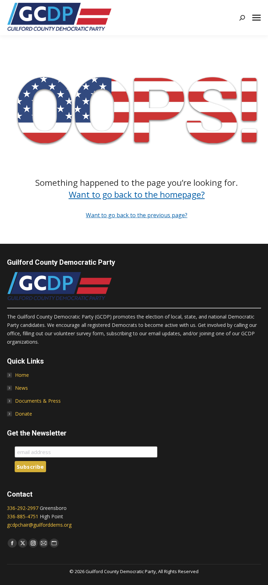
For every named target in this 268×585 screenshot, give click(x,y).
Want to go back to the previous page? (136, 215)
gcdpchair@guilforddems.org (39, 524)
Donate (23, 413)
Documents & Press (38, 400)
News (21, 388)
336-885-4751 (22, 516)
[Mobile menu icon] (256, 17)
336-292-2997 (22, 508)
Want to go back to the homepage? (137, 194)
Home (22, 375)
